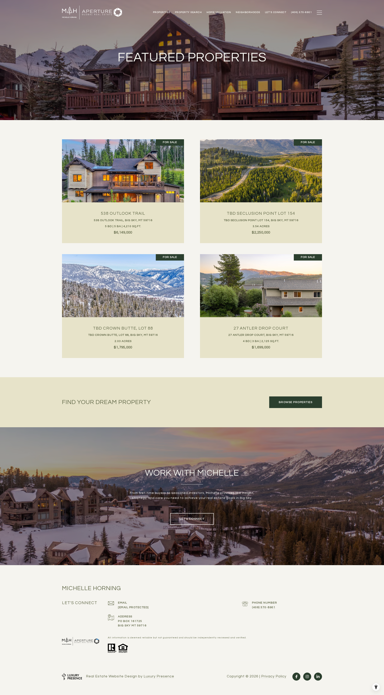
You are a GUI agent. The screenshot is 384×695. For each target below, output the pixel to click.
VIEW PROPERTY (123, 189)
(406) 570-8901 (263, 607)
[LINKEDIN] (318, 677)
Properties (161, 12)
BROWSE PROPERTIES (296, 402)
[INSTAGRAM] (307, 677)
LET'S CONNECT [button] (192, 518)
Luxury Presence (159, 676)
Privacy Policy (273, 676)
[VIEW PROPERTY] (123, 185)
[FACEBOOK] (296, 677)
